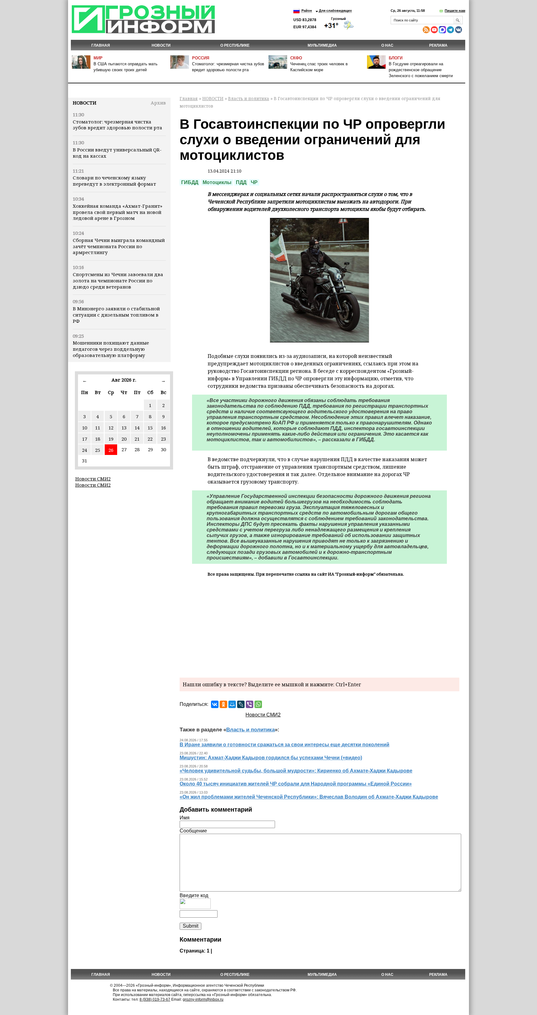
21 (137, 439)
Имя (185, 817)
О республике (235, 45)
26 (110, 450)
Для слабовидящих (335, 10)
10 (84, 427)
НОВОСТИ (161, 45)
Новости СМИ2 (93, 478)
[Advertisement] (319, 626)
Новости (84, 103)
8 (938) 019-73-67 (155, 999)
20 (124, 439)
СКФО (296, 58)
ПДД (241, 182)
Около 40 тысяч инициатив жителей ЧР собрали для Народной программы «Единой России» (296, 783)
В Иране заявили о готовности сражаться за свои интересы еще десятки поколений (284, 744)
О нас (387, 45)
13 (124, 427)
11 (97, 427)
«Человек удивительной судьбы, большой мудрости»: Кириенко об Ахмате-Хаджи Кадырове (296, 770)
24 (84, 450)
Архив (158, 103)
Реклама (438, 45)
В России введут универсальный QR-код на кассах (117, 152)
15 (150, 427)
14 (137, 427)
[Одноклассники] (223, 704)
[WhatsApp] (258, 704)
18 (97, 439)
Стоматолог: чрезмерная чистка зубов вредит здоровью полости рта (117, 124)
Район (306, 10)
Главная (100, 45)
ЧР (254, 182)
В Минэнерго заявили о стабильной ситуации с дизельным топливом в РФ (116, 314)
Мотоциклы (217, 182)
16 (163, 427)
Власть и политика (248, 98)
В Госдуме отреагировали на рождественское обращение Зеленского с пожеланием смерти (421, 70)
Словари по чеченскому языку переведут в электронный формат (114, 180)
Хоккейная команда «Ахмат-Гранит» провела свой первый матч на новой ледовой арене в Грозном (117, 212)
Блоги (395, 58)
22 (150, 439)
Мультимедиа (322, 45)
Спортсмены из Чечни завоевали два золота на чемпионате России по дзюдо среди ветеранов (118, 280)
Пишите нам (455, 10)
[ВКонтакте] (214, 704)
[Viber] (249, 704)
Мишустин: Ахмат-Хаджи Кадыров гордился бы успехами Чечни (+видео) (271, 757)
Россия (200, 58)
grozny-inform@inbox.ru (203, 999)
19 (110, 439)
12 (110, 427)
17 (84, 439)
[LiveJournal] (241, 704)
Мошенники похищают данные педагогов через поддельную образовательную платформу (111, 349)
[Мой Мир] (232, 704)
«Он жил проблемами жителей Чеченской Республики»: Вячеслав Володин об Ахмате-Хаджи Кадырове (309, 796)
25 (97, 450)
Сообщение (193, 830)
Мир (98, 58)
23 (163, 439)
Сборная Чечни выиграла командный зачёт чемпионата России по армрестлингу (119, 246)
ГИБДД (189, 182)
